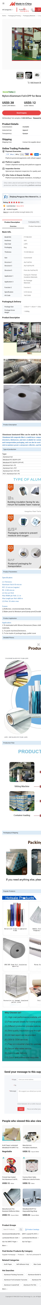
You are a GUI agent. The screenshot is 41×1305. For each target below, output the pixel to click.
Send (21, 1109)
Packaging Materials (29, 15)
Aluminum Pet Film (30, 1285)
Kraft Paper (8, 1264)
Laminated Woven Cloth (10, 1238)
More (4, 1289)
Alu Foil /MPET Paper (9, 1242)
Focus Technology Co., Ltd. (28, 1296)
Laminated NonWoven (29, 1238)
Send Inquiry (22, 113)
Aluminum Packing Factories (13, 1275)
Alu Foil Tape (26, 1242)
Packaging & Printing (14, 15)
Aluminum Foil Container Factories (15, 1280)
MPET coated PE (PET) (30, 1234)
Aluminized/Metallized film (11, 1234)
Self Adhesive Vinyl (22, 1264)
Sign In (5, 212)
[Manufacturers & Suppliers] (20, 4)
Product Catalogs (33, 1229)
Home (4, 15)
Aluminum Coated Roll (11, 1285)
